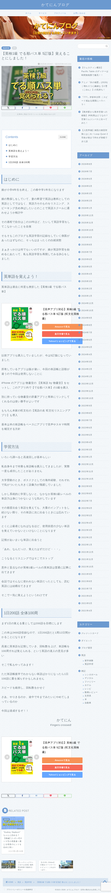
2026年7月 (86, 171)
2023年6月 (86, 428)
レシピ (88, 689)
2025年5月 (86, 267)
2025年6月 (86, 259)
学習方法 (13, 156)
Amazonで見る (62, 326)
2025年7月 (86, 252)
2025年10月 (87, 230)
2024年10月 (87, 310)
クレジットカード (90, 633)
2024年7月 (86, 332)
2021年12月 (87, 552)
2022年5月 (86, 515)
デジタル (89, 678)
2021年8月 (86, 581)
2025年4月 (86, 274)
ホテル (88, 685)
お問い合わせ (79, 13)
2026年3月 (86, 193)
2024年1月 (86, 376)
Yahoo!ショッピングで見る (62, 341)
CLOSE (63, 137)
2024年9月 (86, 318)
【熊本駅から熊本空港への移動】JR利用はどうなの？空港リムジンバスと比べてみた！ (94, 117)
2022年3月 (86, 530)
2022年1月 (86, 545)
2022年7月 (86, 501)
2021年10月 (87, 567)
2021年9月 (86, 574)
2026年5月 (86, 186)
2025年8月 (86, 245)
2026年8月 (86, 164)
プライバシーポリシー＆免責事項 (20, 889)
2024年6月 (86, 340)
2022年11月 (87, 471)
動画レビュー (91, 692)
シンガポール (91, 675)
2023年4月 (86, 442)
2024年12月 (87, 303)
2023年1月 (86, 457)
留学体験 (89, 661)
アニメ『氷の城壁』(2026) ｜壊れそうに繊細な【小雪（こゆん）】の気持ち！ (94, 86)
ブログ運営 (86, 648)
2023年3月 (86, 450)
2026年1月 (86, 208)
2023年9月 (86, 406)
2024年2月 (86, 369)
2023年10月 (87, 398)
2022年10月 (87, 479)
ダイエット (86, 641)
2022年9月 (86, 486)
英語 (83, 655)
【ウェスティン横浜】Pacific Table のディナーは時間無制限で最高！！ (94, 71)
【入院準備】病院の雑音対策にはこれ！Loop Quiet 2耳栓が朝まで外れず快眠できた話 (94, 135)
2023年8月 (86, 413)
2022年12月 (87, 464)
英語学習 (6, 48)
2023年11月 (87, 391)
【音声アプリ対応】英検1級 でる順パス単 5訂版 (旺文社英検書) (61, 314)
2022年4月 (86, 523)
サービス (43, 13)
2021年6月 (86, 596)
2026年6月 (86, 179)
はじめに (13, 145)
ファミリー (90, 682)
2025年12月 (87, 215)
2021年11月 (87, 559)
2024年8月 (86, 325)
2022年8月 (86, 493)
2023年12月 (87, 384)
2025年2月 (86, 289)
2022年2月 (86, 537)
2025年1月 (86, 296)
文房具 (88, 696)
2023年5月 (86, 435)
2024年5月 (86, 347)
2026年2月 (86, 201)
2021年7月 (86, 589)
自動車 (88, 703)
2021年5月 (86, 603)
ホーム (28, 13)
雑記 (83, 671)
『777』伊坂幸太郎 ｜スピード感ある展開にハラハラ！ (94, 101)
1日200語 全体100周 (19, 162)
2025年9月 (86, 237)
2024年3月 (86, 362)
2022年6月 (86, 508)
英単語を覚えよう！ (19, 151)
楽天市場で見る (62, 334)
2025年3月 (86, 281)
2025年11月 (87, 223)
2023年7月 (86, 420)
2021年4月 (86, 611)
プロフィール (60, 13)
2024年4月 (86, 354)
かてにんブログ (55, 4)
